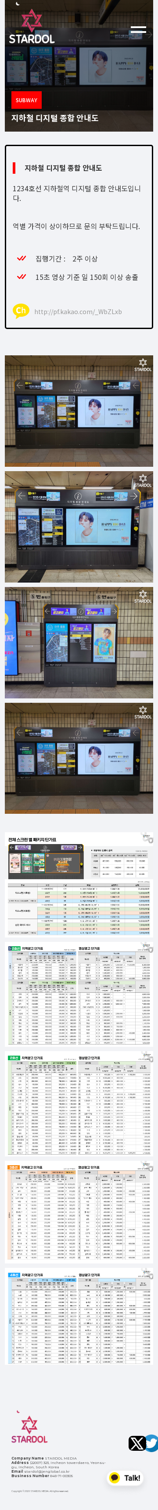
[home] (64, 23)
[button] (138, 23)
